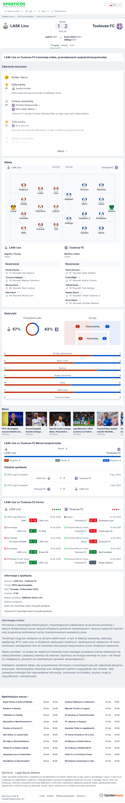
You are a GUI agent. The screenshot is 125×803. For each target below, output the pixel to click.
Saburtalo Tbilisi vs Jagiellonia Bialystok (81, 728)
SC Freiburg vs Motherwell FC (78, 748)
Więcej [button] (60, 151)
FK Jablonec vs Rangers (75, 721)
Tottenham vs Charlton (13, 715)
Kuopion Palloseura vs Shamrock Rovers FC (81, 702)
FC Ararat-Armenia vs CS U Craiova (81, 735)
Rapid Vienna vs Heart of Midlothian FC (19, 702)
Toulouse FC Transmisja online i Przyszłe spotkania (28, 611)
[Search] (105, 4)
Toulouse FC (113, 452)
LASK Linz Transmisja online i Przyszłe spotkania (27, 606)
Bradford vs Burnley (12, 708)
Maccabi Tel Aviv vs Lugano (77, 708)
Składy (64, 45)
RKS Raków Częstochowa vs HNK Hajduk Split (81, 761)
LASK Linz (10, 452)
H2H (72, 45)
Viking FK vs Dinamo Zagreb (15, 748)
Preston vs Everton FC (13, 728)
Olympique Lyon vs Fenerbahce (17, 754)
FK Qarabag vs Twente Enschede (79, 715)
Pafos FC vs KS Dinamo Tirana (78, 754)
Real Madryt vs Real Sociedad (16, 761)
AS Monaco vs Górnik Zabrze (78, 741)
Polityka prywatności (65, 796)
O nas (42, 796)
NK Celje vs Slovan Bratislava (16, 741)
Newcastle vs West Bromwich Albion (19, 721)
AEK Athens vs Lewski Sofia (15, 735)
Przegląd (55, 45)
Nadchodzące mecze (14, 696)
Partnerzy (81, 796)
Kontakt (50, 796)
